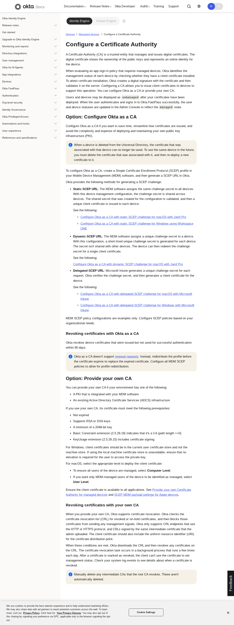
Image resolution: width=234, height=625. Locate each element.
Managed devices (89, 34)
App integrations (11, 74)
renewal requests (126, 356)
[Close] (228, 613)
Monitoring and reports (15, 46)
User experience (11, 130)
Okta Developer (125, 6)
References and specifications (19, 137)
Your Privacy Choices (69, 613)
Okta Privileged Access (15, 116)
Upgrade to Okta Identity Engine (20, 39)
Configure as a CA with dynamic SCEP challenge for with (128, 264)
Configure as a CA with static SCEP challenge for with (133, 217)
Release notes (10, 25)
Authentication (10, 95)
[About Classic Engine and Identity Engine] (123, 21)
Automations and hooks (15, 123)
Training (158, 6)
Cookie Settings (146, 612)
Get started (8, 32)
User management (13, 60)
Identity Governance (14, 109)
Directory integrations (14, 53)
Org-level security (12, 102)
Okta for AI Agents (12, 67)
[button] (74, 6)
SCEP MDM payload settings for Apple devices (146, 494)
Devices (6, 81)
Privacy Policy (31, 613)
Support (173, 6)
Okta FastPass (10, 88)
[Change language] (199, 6)
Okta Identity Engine (14, 18)
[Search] (189, 6)
